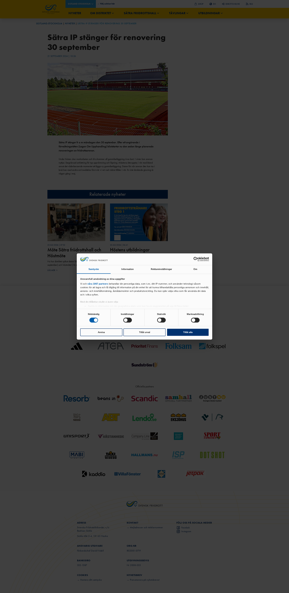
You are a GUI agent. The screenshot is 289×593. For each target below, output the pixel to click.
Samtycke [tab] (94, 269)
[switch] (127, 320)
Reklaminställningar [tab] (161, 269)
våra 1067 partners (97, 283)
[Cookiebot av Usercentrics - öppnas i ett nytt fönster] (196, 259)
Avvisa (101, 332)
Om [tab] (195, 269)
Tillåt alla (188, 332)
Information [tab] (127, 269)
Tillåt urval (144, 332)
